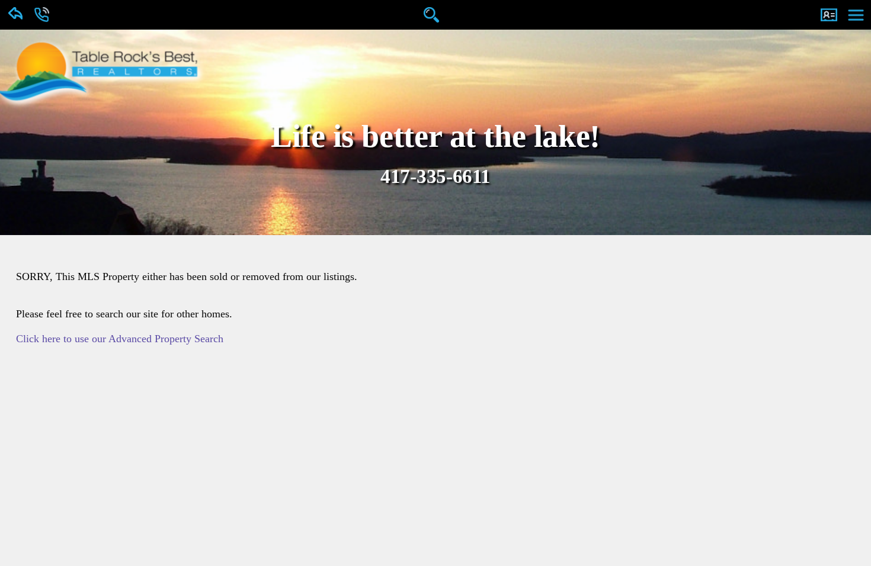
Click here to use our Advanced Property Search (112, 339)
